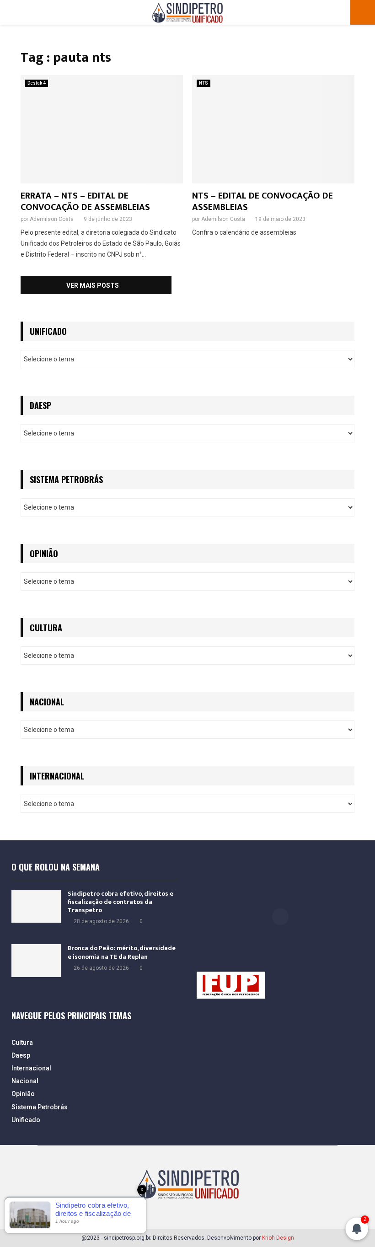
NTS (203, 83)
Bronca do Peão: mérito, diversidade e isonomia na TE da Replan (122, 952)
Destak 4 (36, 83)
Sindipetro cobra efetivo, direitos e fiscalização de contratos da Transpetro (120, 901)
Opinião (23, 1093)
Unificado (25, 1119)
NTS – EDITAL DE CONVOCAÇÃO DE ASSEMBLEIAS (262, 201)
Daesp (20, 1055)
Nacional (24, 1081)
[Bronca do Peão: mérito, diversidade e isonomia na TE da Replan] (36, 960)
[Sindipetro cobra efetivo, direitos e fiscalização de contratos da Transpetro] (36, 906)
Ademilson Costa (52, 219)
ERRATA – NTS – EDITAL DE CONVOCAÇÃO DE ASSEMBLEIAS (85, 201)
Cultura (22, 1042)
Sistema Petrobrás (39, 1107)
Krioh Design (278, 1238)
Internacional (31, 1068)
